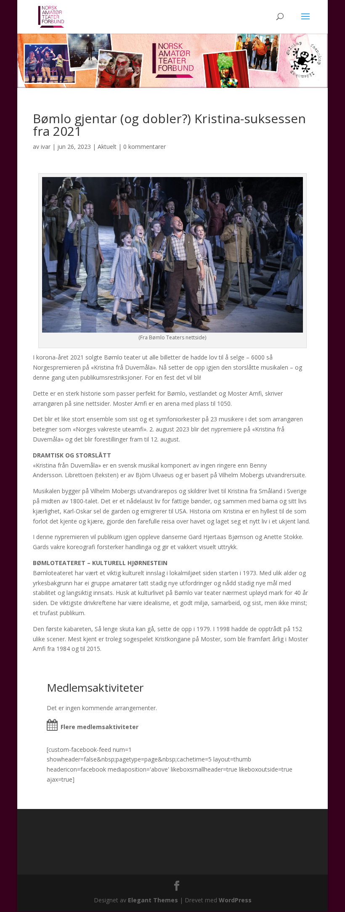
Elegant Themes (153, 900)
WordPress (235, 900)
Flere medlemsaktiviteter (99, 727)
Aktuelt (107, 147)
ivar (45, 147)
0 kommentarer (144, 147)
